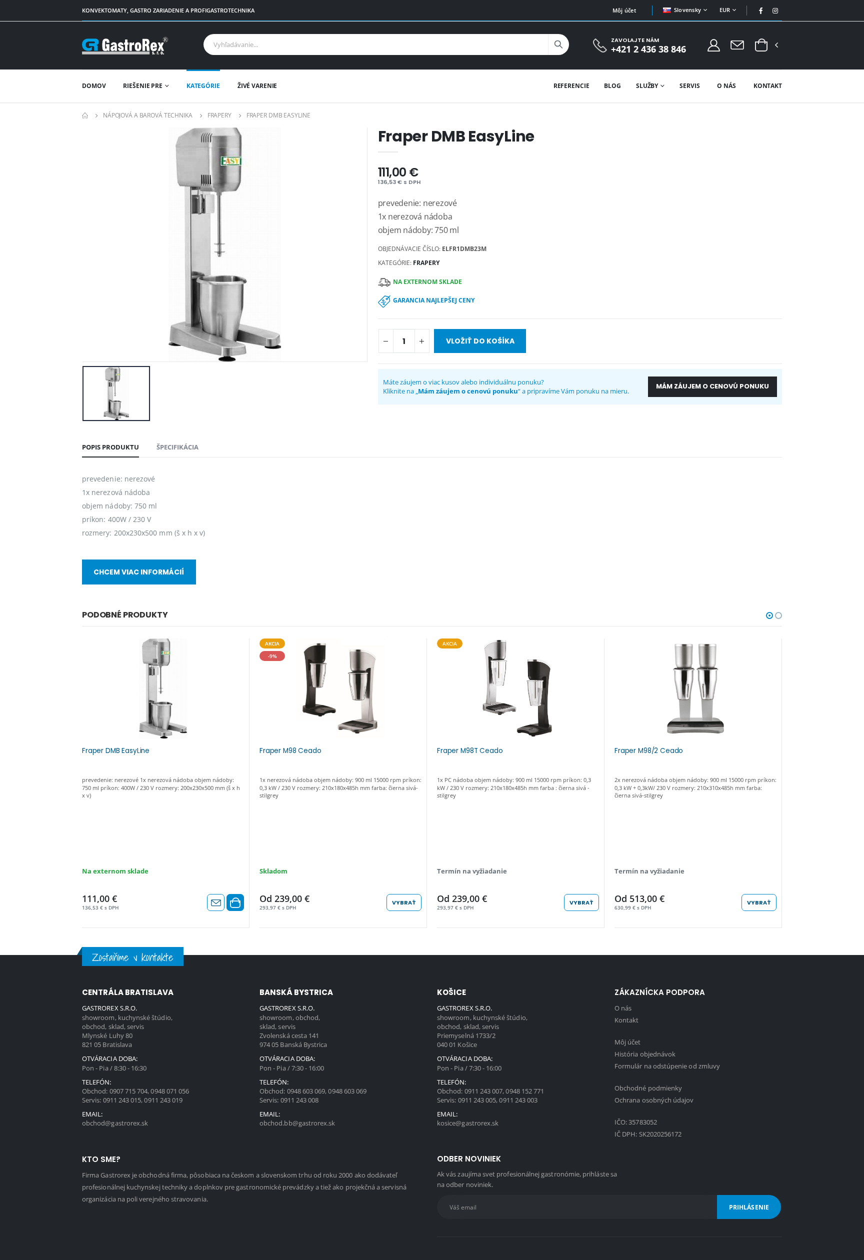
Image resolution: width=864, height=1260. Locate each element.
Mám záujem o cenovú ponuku (712, 386)
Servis (690, 86)
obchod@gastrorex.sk (115, 1123)
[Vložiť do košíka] (235, 902)
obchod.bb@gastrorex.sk (297, 1123)
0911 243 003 (518, 1100)
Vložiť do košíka (480, 341)
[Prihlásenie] (714, 45)
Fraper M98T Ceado (469, 751)
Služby (647, 86)
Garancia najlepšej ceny (433, 300)
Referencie (572, 86)
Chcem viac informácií (139, 572)
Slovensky (687, 10)
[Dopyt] (737, 44)
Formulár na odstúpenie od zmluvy (667, 1066)
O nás (726, 86)
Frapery (220, 115)
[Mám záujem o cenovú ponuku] (215, 902)
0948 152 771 (525, 1091)
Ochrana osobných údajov (654, 1100)
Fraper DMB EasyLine (116, 751)
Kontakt (768, 86)
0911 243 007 (483, 1091)
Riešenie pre (142, 86)
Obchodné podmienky (648, 1088)
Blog (612, 86)
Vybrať (404, 902)
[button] (761, 45)
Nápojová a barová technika (147, 115)
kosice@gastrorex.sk (467, 1123)
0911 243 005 (477, 1100)
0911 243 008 (299, 1100)
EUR (725, 10)
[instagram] (775, 10)
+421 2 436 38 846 (648, 49)
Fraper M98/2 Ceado (648, 751)
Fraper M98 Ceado (291, 751)
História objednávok (645, 1054)
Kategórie (203, 86)
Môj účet (624, 10)
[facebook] (761, 10)
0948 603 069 (306, 1091)
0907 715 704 (129, 1091)
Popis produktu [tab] (110, 447)
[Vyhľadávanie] (558, 44)
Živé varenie (258, 86)
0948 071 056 (169, 1091)
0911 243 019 (163, 1100)
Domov (94, 86)
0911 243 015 (122, 1100)
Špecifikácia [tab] (177, 447)
